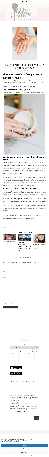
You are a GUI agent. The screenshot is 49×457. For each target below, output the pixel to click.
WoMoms (6, 227)
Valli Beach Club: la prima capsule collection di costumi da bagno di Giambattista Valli (24, 246)
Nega (24, 448)
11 (16, 353)
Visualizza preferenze (24, 452)
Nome (4, 265)
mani (4, 224)
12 (20, 353)
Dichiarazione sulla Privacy (27, 455)
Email (4, 271)
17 (12, 356)
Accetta (24, 445)
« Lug (24, 363)
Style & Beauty (24, 62)
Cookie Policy (19, 455)
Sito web (4, 277)
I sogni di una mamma (9, 241)
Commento (5, 284)
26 (20, 358)
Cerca (36, 418)
